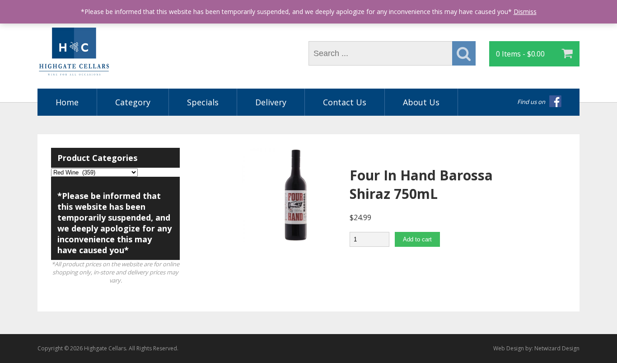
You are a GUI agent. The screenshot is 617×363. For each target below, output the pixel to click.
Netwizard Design (557, 348)
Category (132, 102)
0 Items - (520, 54)
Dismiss (525, 11)
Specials (203, 102)
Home (67, 102)
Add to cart (417, 239)
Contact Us (344, 102)
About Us (421, 102)
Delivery (270, 102)
